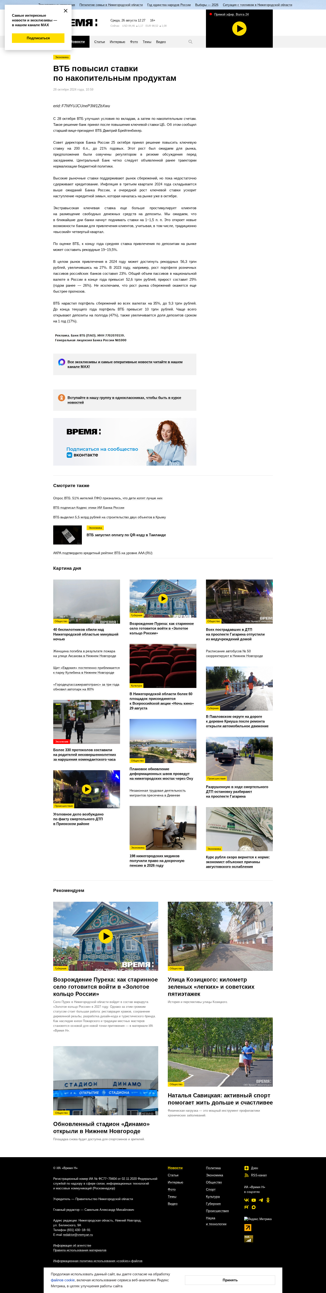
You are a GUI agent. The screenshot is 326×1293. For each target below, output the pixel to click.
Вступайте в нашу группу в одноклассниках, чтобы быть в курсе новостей (124, 400)
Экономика (61, 57)
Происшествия (217, 1211)
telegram (260, 1200)
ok (268, 1200)
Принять (230, 1280)
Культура (213, 1196)
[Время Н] (75, 22)
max (253, 1207)
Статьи (173, 1175)
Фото (172, 1189)
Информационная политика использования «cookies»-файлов (97, 1261)
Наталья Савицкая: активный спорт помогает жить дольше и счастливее (220, 1094)
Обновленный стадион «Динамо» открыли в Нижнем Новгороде (101, 1122)
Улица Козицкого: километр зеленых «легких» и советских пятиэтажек (211, 982)
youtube (253, 1200)
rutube (246, 1207)
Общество (214, 1182)
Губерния (213, 1204)
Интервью (175, 1182)
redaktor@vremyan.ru (78, 1235)
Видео (173, 1204)
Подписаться (38, 38)
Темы (172, 1196)
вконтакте (246, 1200)
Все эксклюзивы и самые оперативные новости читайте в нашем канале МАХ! (125, 364)
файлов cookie (63, 1280)
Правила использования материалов (79, 1250)
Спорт (211, 1189)
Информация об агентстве (72, 1245)
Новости (175, 1168)
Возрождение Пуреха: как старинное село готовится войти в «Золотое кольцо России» (105, 982)
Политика (213, 1168)
